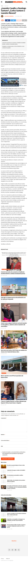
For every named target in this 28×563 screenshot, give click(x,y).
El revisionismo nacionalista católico (15, 475)
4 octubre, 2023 (10, 483)
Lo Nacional (6, 5)
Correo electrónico (5, 440)
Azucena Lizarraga (9, 16)
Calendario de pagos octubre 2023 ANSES (16, 470)
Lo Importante (5, 320)
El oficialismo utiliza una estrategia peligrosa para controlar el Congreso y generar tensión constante (13, 507)
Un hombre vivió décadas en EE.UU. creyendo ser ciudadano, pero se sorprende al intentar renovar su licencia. (17, 487)
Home (2, 5)
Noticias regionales (6, 269)
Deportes (4, 373)
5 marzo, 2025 (4, 328)
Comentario (4, 418)
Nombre (3, 434)
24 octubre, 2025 (4, 275)
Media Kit (8, 558)
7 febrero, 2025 (4, 379)
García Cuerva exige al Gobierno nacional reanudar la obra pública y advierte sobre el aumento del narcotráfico (14, 324)
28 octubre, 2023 (18, 16)
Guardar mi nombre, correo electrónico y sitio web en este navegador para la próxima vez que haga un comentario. (13, 454)
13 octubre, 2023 (10, 516)
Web (2, 446)
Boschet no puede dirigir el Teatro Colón (16, 465)
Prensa (2, 558)
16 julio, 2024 (10, 490)
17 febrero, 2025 (4, 353)
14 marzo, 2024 (5, 510)
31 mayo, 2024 (10, 522)
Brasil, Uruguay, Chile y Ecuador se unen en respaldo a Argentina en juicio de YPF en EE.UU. (16, 526)
